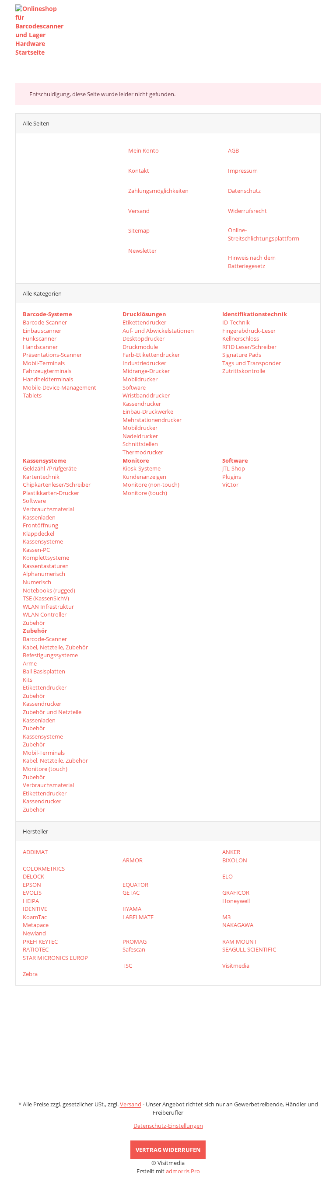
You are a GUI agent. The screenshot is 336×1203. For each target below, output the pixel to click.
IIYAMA (131, 909)
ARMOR (132, 860)
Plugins (231, 477)
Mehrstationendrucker (152, 420)
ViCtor (230, 484)
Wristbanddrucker (146, 395)
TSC (127, 965)
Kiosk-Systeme (141, 468)
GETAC (131, 892)
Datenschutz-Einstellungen (168, 1126)
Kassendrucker (141, 404)
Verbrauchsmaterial (48, 509)
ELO (227, 876)
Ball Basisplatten (44, 671)
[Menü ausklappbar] (316, 30)
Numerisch (37, 582)
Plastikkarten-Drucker (51, 493)
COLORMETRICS (44, 868)
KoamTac (35, 917)
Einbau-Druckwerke (147, 411)
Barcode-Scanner (45, 322)
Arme (30, 663)
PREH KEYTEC (40, 941)
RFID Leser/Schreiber (249, 347)
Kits (27, 679)
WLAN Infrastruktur (48, 606)
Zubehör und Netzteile (52, 712)
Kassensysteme (43, 541)
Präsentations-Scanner (52, 355)
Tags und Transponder (251, 363)
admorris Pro (183, 1171)
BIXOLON (234, 860)
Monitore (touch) (144, 493)
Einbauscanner (42, 331)
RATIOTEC (36, 949)
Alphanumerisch (44, 574)
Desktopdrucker (143, 338)
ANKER (231, 852)
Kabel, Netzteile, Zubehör (55, 647)
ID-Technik (236, 322)
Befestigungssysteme (50, 655)
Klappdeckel (38, 533)
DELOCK (33, 876)
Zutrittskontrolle (243, 371)
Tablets (32, 395)
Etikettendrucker (144, 322)
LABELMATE (138, 917)
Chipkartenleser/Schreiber (57, 484)
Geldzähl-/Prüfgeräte (50, 468)
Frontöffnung (40, 525)
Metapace (36, 925)
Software (134, 387)
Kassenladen (39, 517)
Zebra (30, 974)
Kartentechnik (41, 477)
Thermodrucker (142, 452)
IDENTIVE (35, 909)
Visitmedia (235, 965)
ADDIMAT (35, 852)
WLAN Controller (44, 614)
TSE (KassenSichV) (46, 598)
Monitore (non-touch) (150, 484)
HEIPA (31, 901)
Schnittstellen (140, 444)
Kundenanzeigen (144, 477)
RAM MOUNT (239, 941)
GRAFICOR (235, 892)
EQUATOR (135, 885)
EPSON (32, 885)
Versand (130, 1104)
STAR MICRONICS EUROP (55, 958)
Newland (34, 933)
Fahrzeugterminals (47, 371)
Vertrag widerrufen (168, 1150)
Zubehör (34, 623)
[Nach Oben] (3, 1199)
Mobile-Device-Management (59, 387)
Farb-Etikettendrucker (151, 355)
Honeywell (236, 901)
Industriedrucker (144, 363)
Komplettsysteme (46, 557)
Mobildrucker (140, 379)
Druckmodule (140, 347)
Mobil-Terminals (44, 363)
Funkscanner (39, 338)
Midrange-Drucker (146, 371)
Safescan (133, 949)
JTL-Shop (233, 468)
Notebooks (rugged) (49, 590)
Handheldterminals (48, 379)
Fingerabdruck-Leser (249, 331)
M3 (226, 917)
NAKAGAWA (237, 925)
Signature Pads (241, 355)
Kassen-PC (36, 550)
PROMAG (134, 941)
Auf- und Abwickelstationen (158, 331)
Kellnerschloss (240, 338)
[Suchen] (299, 30)
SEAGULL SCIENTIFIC (249, 949)
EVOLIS (32, 892)
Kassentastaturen (46, 566)
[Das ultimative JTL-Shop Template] (168, 1184)
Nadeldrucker (140, 436)
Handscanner (40, 347)
